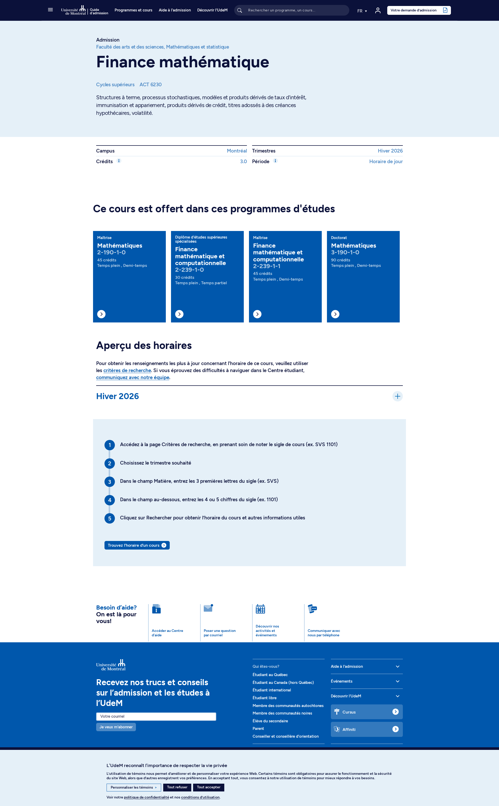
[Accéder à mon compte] (378, 10)
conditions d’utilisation (200, 797)
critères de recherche (127, 370)
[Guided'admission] (171, 664)
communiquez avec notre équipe (132, 377)
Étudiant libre (265, 698)
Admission (108, 40)
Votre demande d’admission (414, 10)
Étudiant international (272, 690)
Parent (258, 728)
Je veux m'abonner (116, 727)
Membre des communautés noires (282, 713)
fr (360, 11)
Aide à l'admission (175, 10)
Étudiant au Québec (270, 674)
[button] (50, 10)
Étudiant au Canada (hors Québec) (283, 682)
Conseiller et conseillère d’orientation (286, 736)
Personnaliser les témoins (134, 787)
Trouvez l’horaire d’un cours (133, 545)
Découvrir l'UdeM (212, 10)
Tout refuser (177, 787)
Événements (341, 681)
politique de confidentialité (146, 797)
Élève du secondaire (270, 721)
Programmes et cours (133, 10)
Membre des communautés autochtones (288, 705)
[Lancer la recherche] (239, 10)
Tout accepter (208, 787)
